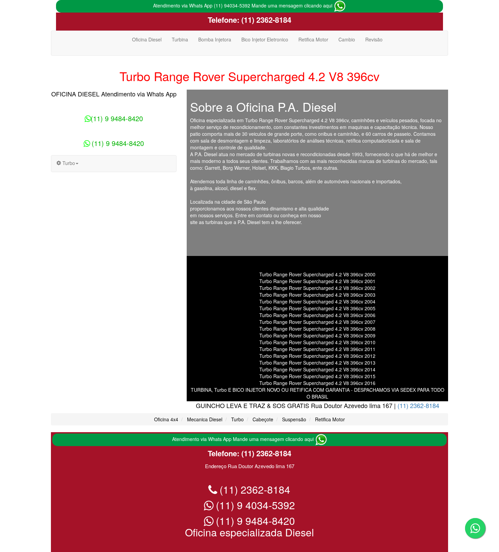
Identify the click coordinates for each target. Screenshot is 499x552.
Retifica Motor (313, 39)
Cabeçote (263, 419)
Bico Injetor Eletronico (264, 39)
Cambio (346, 39)
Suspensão (294, 419)
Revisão (374, 39)
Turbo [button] (68, 163)
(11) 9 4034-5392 (254, 505)
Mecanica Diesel (204, 419)
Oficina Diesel (147, 39)
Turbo (237, 419)
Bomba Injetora (214, 39)
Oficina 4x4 (166, 419)
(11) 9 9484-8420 (117, 118)
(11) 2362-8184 (265, 19)
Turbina (180, 39)
